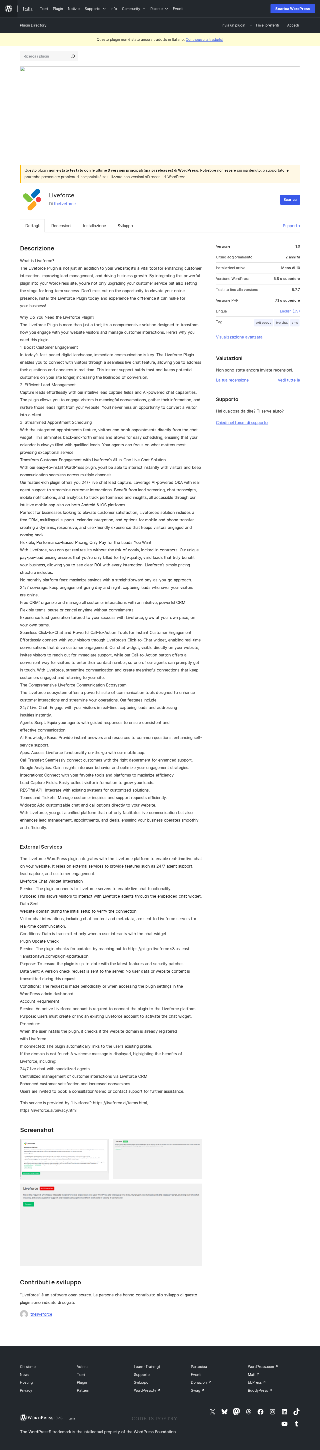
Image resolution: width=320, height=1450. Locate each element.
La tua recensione (232, 380)
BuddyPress (260, 1390)
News (24, 1374)
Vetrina (82, 1366)
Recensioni (61, 225)
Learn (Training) (147, 1366)
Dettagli (32, 225)
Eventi (196, 1374)
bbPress (257, 1382)
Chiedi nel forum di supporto (242, 422)
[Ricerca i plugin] (73, 56)
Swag (197, 1390)
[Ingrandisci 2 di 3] (195, 1145)
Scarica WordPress (292, 9)
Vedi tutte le (289, 380)
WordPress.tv (147, 1390)
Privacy (26, 1390)
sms (295, 322)
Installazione (94, 225)
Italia (71, 1418)
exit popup (264, 322)
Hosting (26, 1382)
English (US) (290, 311)
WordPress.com (263, 1366)
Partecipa (199, 1366)
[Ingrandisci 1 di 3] (102, 1145)
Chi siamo (28, 1366)
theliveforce (65, 203)
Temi (81, 1374)
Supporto (291, 225)
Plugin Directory (33, 25)
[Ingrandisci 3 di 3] (195, 1190)
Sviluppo (125, 225)
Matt (254, 1374)
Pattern (83, 1390)
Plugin (82, 1382)
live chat (282, 322)
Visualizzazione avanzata (239, 336)
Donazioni (201, 1382)
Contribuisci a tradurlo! (204, 39)
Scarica (290, 199)
